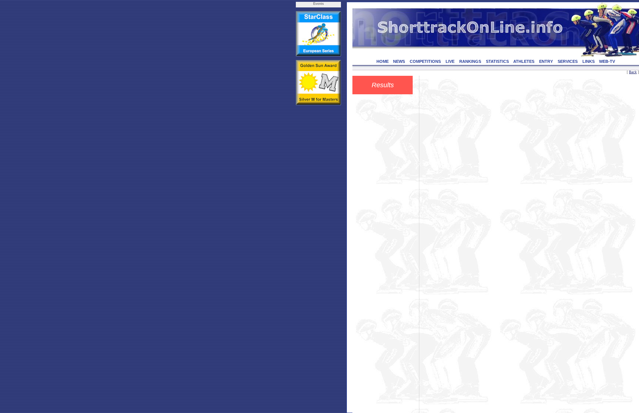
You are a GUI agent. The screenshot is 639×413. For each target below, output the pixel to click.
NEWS (399, 61)
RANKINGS (470, 61)
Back (633, 72)
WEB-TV (607, 61)
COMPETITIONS (425, 61)
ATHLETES (523, 61)
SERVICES (568, 61)
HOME (382, 61)
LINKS (588, 61)
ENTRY (546, 61)
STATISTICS (497, 61)
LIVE (450, 61)
